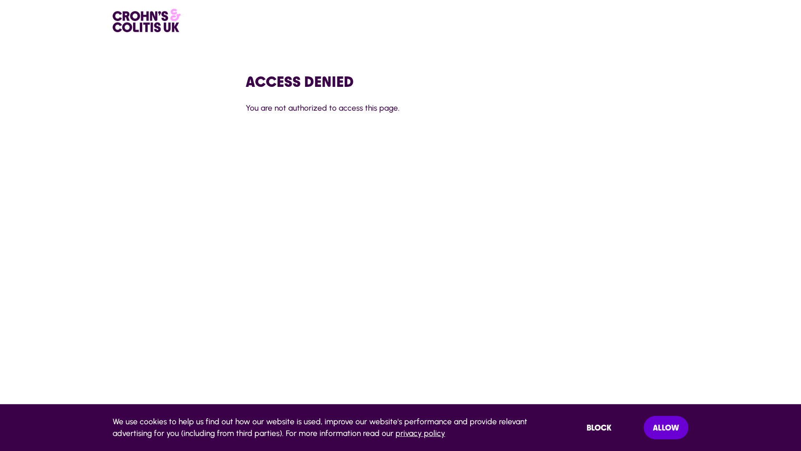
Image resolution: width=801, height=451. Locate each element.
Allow (666, 428)
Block (599, 428)
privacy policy (420, 433)
